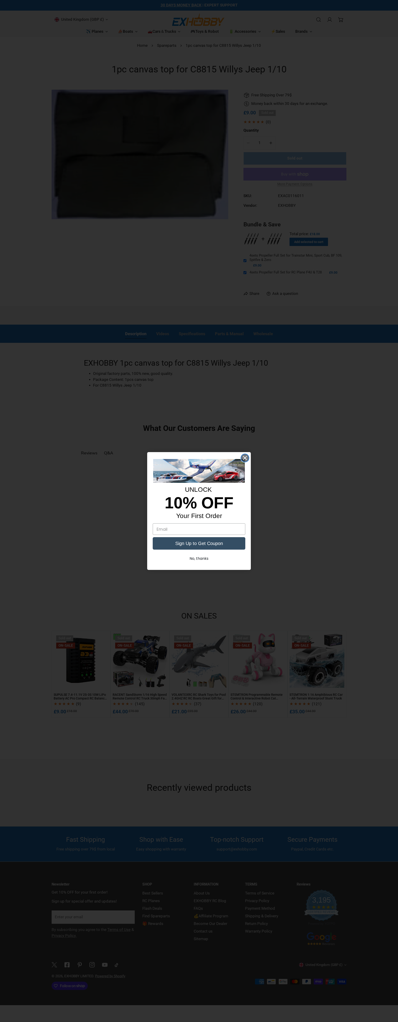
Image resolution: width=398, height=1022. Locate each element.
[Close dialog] (245, 458)
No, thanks (199, 558)
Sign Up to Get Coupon (199, 543)
